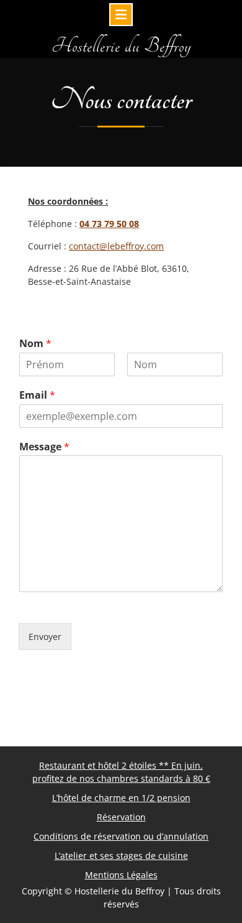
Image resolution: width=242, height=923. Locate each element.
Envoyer (45, 636)
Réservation (121, 817)
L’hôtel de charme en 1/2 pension (121, 798)
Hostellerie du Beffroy (121, 46)
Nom (35, 343)
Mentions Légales (121, 875)
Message (44, 446)
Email (37, 395)
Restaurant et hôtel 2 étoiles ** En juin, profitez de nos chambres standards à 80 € (121, 771)
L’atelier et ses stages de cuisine (121, 855)
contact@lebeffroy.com (116, 246)
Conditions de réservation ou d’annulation (121, 836)
